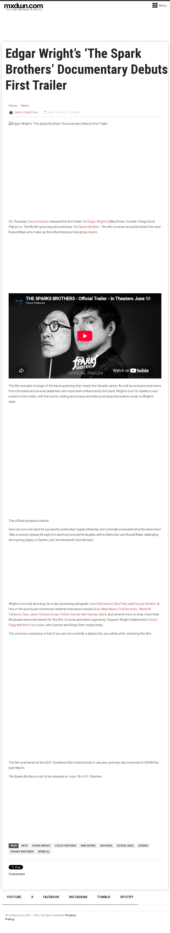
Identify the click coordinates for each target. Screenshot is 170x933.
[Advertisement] (85, 674)
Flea (25, 614)
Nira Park (120, 604)
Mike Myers (109, 609)
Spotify (126, 897)
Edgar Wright (41, 845)
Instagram (78, 897)
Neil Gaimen (89, 614)
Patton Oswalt (70, 614)
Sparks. (93, 232)
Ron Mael (106, 845)
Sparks (143, 845)
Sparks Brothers (22, 851)
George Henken (145, 604)
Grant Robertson (26, 112)
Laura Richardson (101, 604)
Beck (96, 609)
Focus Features (38, 221)
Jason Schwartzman (44, 614)
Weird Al (43, 851)
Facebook (51, 897)
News (25, 105)
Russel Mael (125, 845)
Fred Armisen (127, 609)
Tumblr (103, 897)
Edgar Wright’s (98, 221)
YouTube (14, 897)
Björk (102, 614)
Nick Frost (29, 625)
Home (13, 105)
